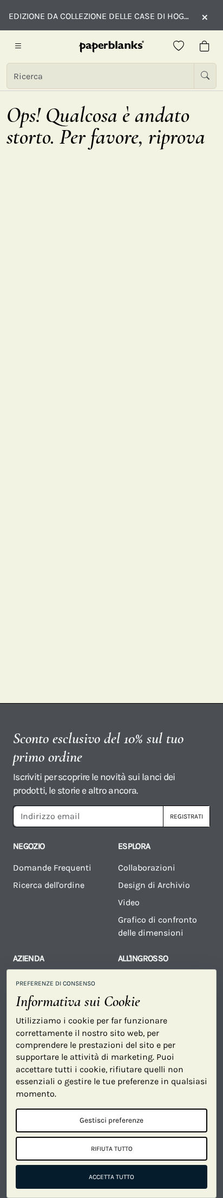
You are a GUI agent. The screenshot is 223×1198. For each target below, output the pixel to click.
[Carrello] (205, 47)
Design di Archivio (154, 885)
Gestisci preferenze (111, 1120)
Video (129, 902)
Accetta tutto (111, 1177)
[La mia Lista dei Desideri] (179, 47)
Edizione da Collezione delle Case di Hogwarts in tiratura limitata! (100, 16)
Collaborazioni (146, 867)
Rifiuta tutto (112, 1148)
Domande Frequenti (52, 867)
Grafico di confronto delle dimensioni (157, 926)
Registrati (186, 816)
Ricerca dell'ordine (48, 885)
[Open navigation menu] (18, 47)
